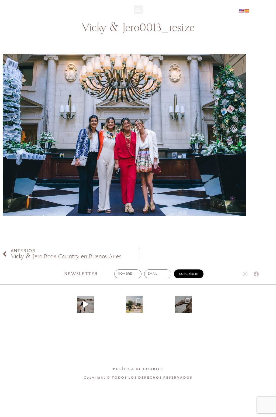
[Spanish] (246, 11)
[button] (138, 9)
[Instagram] (199, 11)
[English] (241, 11)
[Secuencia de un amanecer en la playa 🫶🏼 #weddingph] (85, 304)
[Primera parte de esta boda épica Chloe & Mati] (134, 304)
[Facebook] (256, 274)
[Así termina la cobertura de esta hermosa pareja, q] (183, 304)
